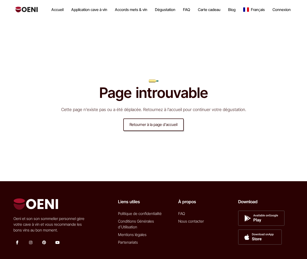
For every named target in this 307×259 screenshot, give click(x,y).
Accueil (57, 9)
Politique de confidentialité (140, 213)
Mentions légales (132, 234)
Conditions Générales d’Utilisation (136, 224)
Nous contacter (191, 221)
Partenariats (128, 242)
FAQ (186, 9)
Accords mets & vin (131, 9)
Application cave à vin (89, 9)
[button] (254, 9)
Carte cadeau (209, 9)
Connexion (281, 9)
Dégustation (165, 9)
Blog (232, 9)
